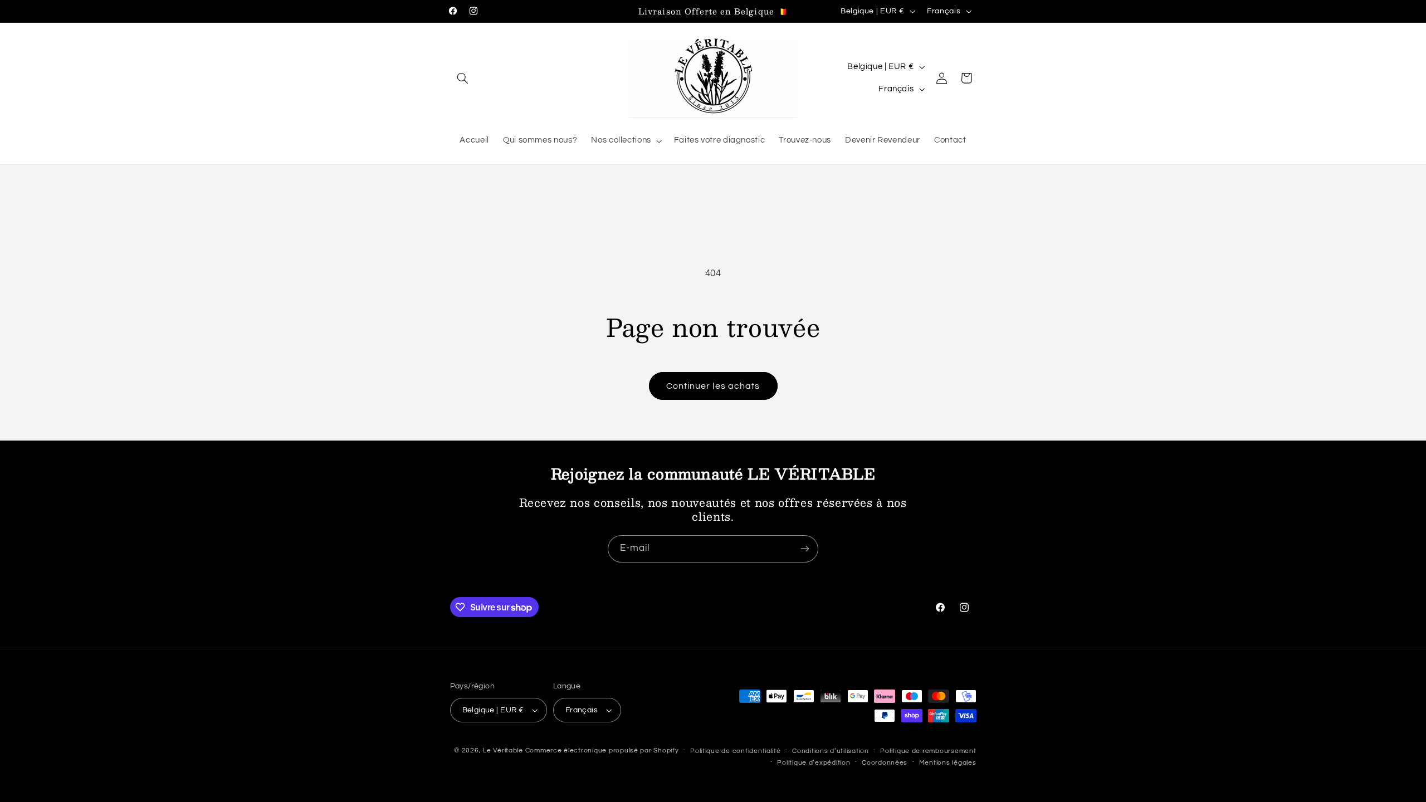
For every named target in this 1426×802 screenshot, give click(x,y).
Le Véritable (503, 750)
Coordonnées (884, 763)
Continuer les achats (713, 386)
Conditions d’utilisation (830, 751)
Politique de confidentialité (735, 751)
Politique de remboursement (928, 751)
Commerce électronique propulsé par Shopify (602, 750)
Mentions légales (947, 763)
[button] (463, 78)
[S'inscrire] (805, 549)
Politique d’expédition (813, 763)
